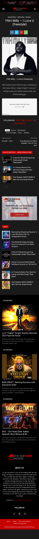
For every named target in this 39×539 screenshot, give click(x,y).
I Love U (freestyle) (11, 132)
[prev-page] (3, 187)
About (8, 521)
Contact (14, 521)
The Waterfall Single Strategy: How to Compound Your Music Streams (23, 244)
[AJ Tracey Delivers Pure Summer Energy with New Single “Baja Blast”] (7, 169)
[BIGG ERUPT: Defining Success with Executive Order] (19, 367)
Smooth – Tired (7, 141)
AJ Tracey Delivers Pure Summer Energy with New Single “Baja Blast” (22, 169)
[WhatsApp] (26, 32)
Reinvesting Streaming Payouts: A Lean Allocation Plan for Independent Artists (24, 234)
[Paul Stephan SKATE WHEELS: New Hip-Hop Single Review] (7, 179)
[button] (3, 9)
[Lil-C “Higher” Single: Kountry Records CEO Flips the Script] (19, 318)
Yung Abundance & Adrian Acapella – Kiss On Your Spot (28, 143)
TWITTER (19, 120)
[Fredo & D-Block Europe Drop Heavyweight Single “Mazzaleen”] (7, 160)
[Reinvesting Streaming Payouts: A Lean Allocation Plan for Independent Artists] (6, 235)
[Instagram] (20, 514)
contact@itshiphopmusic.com (23, 500)
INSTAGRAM (19, 123)
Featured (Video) (7, 428)
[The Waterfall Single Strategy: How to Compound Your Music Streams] (6, 245)
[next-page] (6, 187)
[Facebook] (12, 32)
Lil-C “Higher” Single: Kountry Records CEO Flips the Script (19, 334)
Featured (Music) (12, 17)
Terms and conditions (24, 521)
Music (20, 132)
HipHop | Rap (21, 17)
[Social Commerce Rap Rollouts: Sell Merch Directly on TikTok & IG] (6, 265)
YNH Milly (26, 132)
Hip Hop (13, 130)
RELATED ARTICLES (9, 152)
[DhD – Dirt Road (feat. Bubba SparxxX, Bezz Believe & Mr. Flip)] (19, 416)
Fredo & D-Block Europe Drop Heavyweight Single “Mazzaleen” (24, 160)
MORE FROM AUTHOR (24, 152)
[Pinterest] (21, 32)
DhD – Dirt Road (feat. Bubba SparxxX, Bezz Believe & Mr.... (15, 432)
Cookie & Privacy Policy (19, 523)
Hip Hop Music (21, 130)
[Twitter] (17, 32)
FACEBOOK (29, 120)
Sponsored (28, 17)
